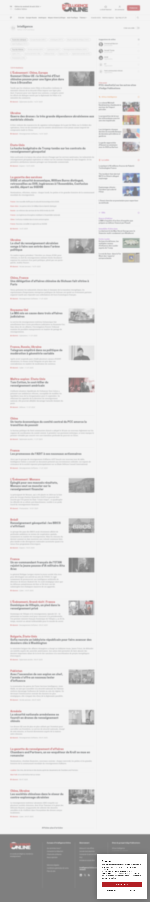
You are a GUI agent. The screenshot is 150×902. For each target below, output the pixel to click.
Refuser (132, 891)
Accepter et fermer (122, 884)
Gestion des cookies (109, 878)
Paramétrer (111, 891)
